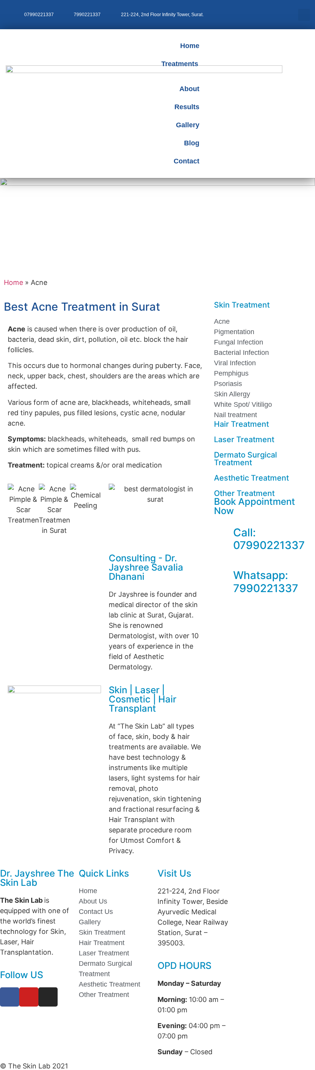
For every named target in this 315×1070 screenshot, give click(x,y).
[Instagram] (48, 997)
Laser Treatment (244, 439)
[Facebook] (9, 997)
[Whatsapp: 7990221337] (223, 575)
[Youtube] (28, 997)
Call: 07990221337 (269, 539)
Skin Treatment (242, 305)
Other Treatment (244, 493)
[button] (304, 15)
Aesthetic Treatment (251, 478)
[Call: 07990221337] (223, 532)
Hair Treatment (241, 424)
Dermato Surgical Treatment (245, 458)
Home (13, 282)
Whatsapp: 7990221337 (265, 582)
